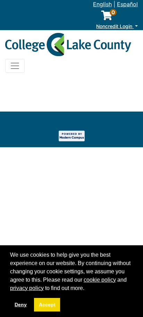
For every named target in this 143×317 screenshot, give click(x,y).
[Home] (68, 46)
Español (127, 4)
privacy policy (27, 288)
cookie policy (100, 280)
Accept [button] (47, 304)
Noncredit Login (115, 26)
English (102, 4)
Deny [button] (21, 304)
